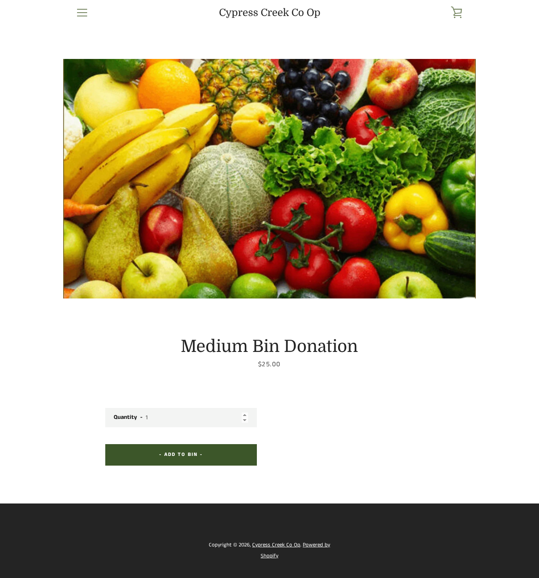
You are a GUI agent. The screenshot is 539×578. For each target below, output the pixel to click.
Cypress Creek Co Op (269, 13)
